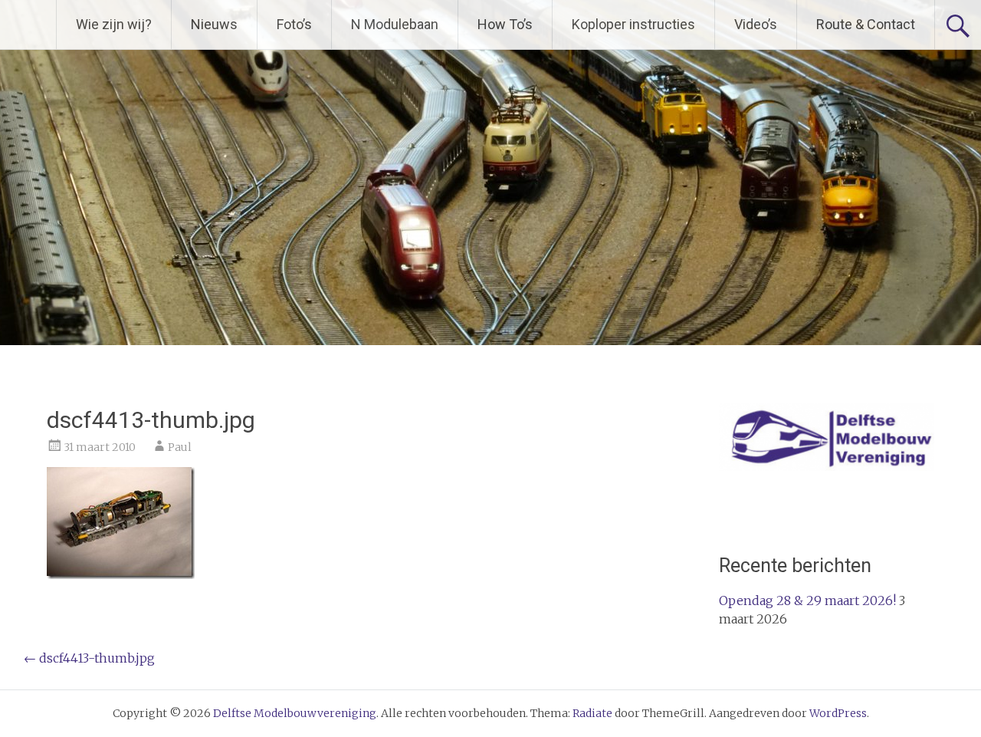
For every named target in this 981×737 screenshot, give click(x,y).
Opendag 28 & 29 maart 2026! (807, 600)
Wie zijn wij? (114, 24)
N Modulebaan (394, 24)
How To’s (505, 24)
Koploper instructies (633, 24)
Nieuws (214, 24)
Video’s (755, 24)
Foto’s (294, 24)
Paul (180, 447)
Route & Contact (865, 24)
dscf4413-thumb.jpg (89, 658)
